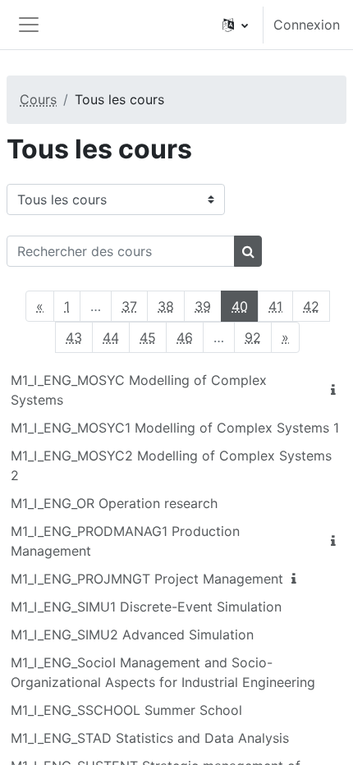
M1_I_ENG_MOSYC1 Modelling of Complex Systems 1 (175, 427)
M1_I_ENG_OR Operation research (114, 503)
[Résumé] (336, 390)
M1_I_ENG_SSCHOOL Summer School (126, 710)
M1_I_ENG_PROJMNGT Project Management (147, 578)
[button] (235, 24)
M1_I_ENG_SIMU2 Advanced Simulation (132, 634)
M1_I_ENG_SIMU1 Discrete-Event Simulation (146, 606)
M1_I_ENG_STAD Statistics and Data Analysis (150, 738)
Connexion (306, 24)
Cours (38, 99)
